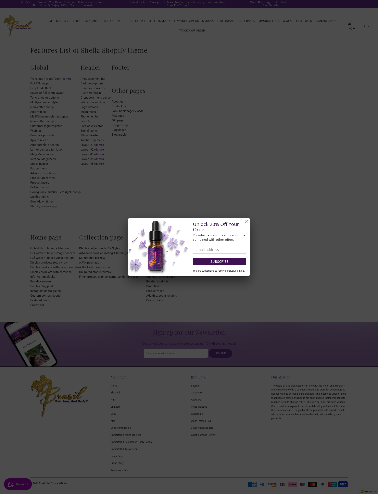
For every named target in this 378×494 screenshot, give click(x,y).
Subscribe (219, 261)
